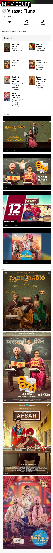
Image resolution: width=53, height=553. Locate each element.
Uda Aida (15, 60)
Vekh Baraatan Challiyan (16, 95)
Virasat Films (21, 11)
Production (9, 38)
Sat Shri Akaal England (15, 79)
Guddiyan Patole (40, 45)
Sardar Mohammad (41, 78)
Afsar (38, 60)
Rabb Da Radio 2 (15, 45)
